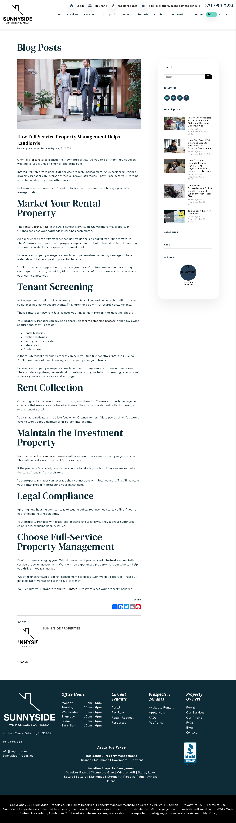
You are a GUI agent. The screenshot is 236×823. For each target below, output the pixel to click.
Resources (119, 723)
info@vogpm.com (14, 751)
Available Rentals (161, 707)
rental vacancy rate (36, 227)
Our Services (195, 712)
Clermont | (114, 777)
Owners (128, 14)
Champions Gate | (103, 772)
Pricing (113, 14)
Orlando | (86, 760)
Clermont (136, 760)
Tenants (143, 14)
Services (73, 14)
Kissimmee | (102, 760)
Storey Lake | (147, 772)
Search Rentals (177, 14)
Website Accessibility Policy (197, 813)
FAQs (152, 718)
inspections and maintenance (48, 456)
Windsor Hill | (127, 772)
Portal (116, 707)
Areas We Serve (93, 14)
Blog (211, 14)
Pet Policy (156, 723)
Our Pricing (194, 718)
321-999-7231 (219, 5)
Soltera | (82, 777)
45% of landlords (36, 160)
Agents (158, 14)
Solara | (69, 777)
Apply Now (157, 712)
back (24, 662)
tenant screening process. (99, 321)
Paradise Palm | (134, 777)
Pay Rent (101, 6)
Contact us (74, 589)
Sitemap (172, 805)
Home (58, 14)
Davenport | (120, 760)
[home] (17, 14)
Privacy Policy (192, 805)
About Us (197, 14)
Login (80, 6)
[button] (167, 98)
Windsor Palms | (78, 772)
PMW (158, 805)
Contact (224, 14)
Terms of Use (216, 805)
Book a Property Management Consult (174, 6)
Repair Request (127, 6)
